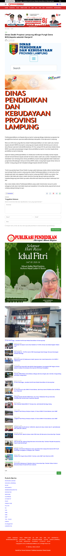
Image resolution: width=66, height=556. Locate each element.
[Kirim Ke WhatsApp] (60, 193)
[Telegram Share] (56, 193)
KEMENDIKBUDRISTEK (11, 490)
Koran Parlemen (26, 550)
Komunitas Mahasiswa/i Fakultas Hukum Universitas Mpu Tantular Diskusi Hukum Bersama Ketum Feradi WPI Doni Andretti (36, 464)
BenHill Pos (18, 550)
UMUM (7, 521)
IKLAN (6, 485)
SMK (6, 32)
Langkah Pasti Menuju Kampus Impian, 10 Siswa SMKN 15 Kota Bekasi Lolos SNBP (35, 411)
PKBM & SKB (8, 503)
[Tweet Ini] (50, 193)
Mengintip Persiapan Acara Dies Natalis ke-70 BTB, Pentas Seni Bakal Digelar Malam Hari (36, 345)
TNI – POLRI (8, 519)
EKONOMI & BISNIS (10, 480)
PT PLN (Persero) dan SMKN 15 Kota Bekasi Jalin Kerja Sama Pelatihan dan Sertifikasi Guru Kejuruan (37, 390)
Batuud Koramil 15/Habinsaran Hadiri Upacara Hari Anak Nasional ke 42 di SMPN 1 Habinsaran (36, 360)
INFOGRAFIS (8, 487)
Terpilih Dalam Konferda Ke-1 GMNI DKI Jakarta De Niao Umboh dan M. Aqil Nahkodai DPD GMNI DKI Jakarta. (37, 427)
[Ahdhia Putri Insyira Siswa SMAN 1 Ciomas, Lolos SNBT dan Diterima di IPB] (9, 457)
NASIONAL (8, 494)
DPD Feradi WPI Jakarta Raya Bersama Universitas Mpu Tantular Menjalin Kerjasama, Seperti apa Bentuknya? (37, 442)
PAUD (6, 501)
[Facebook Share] (47, 193)
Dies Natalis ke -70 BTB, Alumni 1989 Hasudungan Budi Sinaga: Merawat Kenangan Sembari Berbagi (36, 352)
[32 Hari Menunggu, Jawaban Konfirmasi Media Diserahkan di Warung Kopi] (33, 321)
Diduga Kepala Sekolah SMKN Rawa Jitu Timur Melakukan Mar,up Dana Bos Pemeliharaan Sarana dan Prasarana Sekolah (34, 397)
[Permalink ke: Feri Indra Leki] (6, 40)
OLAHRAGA (8, 496)
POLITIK (7, 505)
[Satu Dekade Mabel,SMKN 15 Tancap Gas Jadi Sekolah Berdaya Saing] (9, 405)
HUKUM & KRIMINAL (10, 483)
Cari (6, 470)
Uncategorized (8, 524)
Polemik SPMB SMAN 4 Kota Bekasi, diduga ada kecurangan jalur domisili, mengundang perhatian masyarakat (37, 374)
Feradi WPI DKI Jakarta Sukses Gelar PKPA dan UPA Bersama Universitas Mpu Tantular (37, 434)
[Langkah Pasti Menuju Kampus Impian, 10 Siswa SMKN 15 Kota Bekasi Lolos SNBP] (9, 412)
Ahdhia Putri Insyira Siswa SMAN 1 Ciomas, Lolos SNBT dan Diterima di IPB (33, 456)
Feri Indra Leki (11, 40)
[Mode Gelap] (57, 4)
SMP (6, 517)
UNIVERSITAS (8, 526)
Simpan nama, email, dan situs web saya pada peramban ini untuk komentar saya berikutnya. (30, 225)
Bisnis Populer (47, 550)
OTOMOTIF (8, 499)
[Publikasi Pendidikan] (15, 4)
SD (5, 508)
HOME (9, 537)
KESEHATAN (8, 492)
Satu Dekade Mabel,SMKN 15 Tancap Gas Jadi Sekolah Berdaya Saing (33, 404)
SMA (6, 512)
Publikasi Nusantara (37, 550)
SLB (6, 510)
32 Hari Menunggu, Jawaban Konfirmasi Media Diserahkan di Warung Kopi (25, 340)
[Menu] (6, 4)
